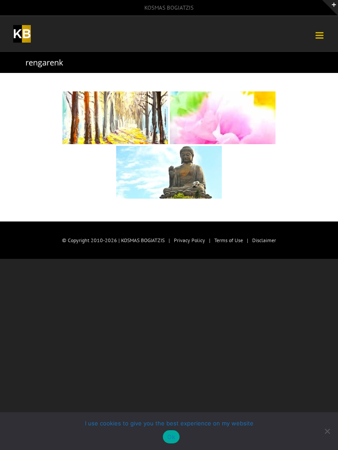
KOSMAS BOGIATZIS (169, 7)
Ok (171, 436)
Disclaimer (264, 240)
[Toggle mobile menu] (320, 35)
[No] (327, 431)
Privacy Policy (189, 240)
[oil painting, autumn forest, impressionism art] (115, 117)
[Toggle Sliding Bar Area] (330, 8)
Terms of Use (228, 240)
